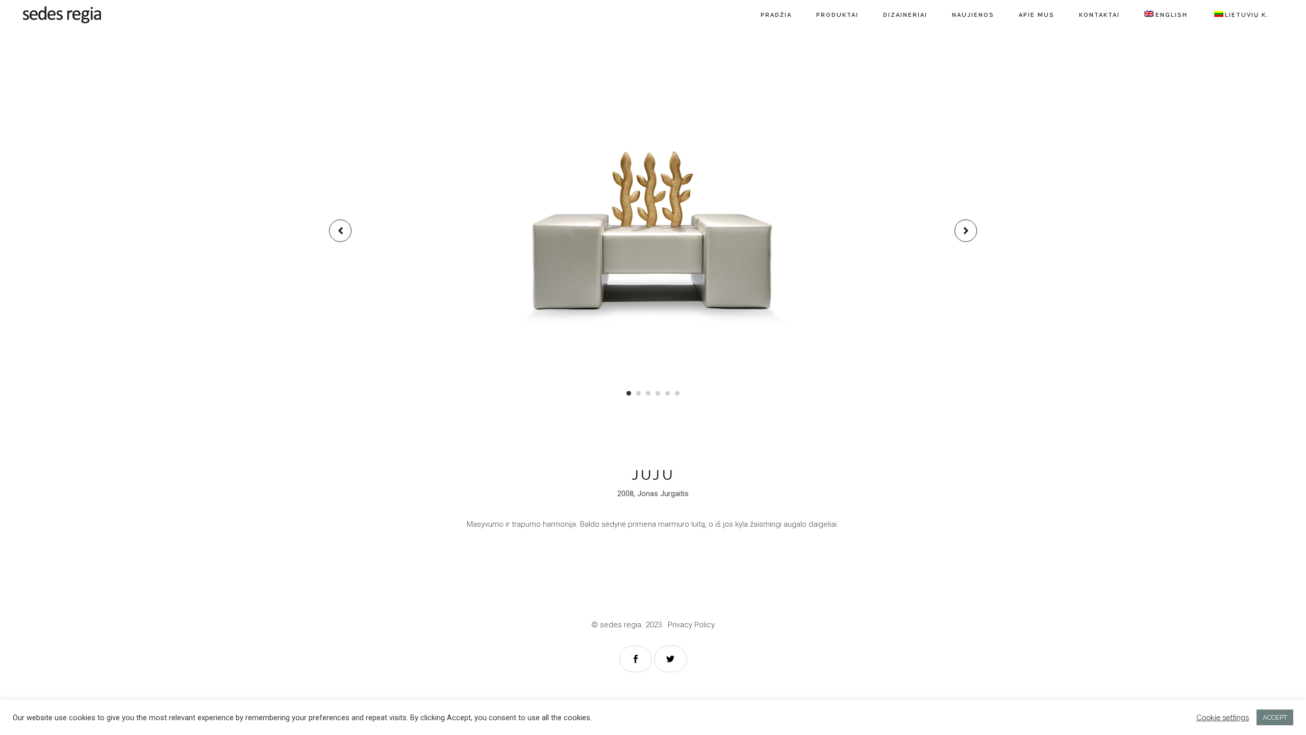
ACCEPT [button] (1275, 717)
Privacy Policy (691, 624)
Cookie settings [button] (1222, 717)
